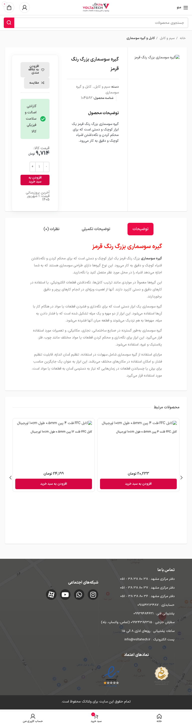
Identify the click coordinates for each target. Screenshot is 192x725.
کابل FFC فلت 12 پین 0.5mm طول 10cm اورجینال (61, 432)
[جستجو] (9, 23)
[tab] (141, 229)
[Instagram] (93, 594)
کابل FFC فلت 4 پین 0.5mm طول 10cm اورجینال (146, 432)
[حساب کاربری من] (24, 8)
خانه (182, 38)
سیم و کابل (167, 38)
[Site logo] (95, 7)
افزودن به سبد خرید (35, 179)
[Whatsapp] (79, 594)
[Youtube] (65, 594)
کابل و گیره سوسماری (140, 38)
